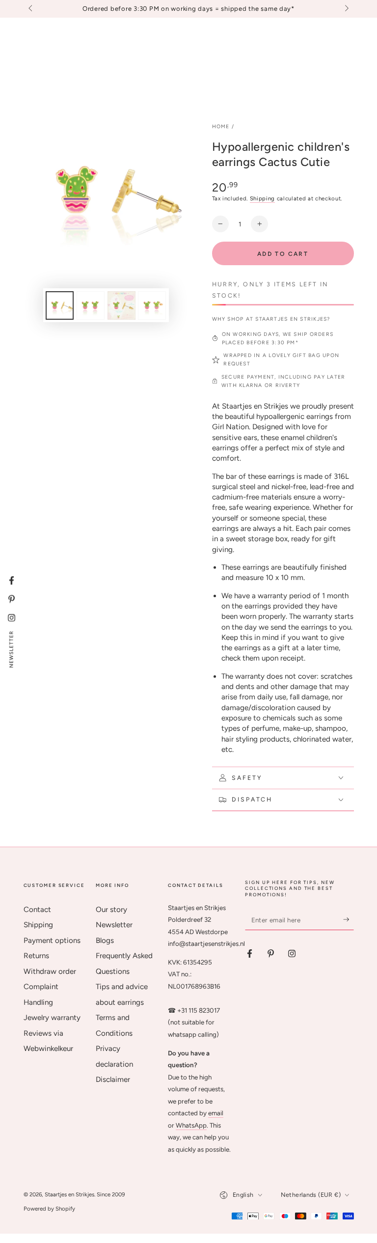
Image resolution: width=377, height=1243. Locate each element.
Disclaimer (113, 1079)
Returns (36, 955)
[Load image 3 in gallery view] (121, 305)
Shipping (262, 198)
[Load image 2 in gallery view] (91, 305)
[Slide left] (31, 9)
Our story (111, 909)
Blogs (105, 940)
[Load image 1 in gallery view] (60, 305)
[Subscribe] (348, 920)
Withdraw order (50, 971)
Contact (37, 909)
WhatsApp (191, 1125)
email (215, 1113)
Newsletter (114, 924)
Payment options (52, 940)
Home (221, 126)
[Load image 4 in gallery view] (152, 305)
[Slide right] (345, 9)
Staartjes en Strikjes (69, 1194)
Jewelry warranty (52, 1017)
